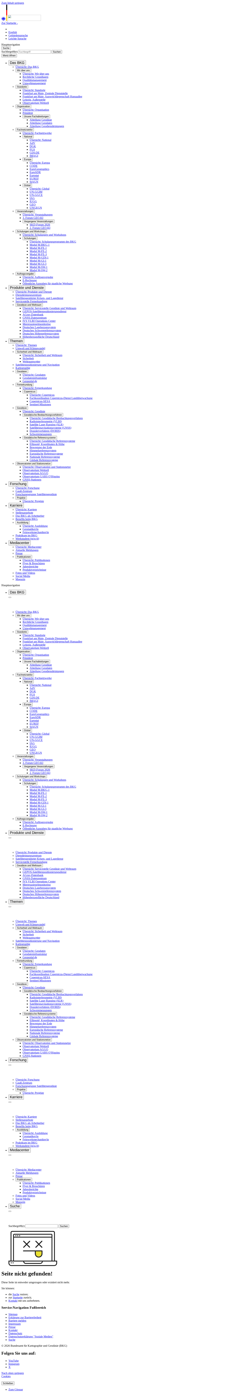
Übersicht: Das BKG (27, 66)
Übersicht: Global (39, 188)
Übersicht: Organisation (36, 109)
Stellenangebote (24, 512)
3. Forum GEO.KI (33, 217)
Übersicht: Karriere (26, 509)
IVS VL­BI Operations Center (39, 320)
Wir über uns (23, 70)
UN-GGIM (36, 191)
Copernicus (29, 391)
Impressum (14, 1323)
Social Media (23, 576)
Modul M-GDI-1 (39, 257)
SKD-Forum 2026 (40, 224)
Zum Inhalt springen (12, 2)
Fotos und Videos (25, 572)
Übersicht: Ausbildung (35, 525)
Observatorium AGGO (35, 473)
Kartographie (23, 367)
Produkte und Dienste (27, 288)
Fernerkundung (24, 384)
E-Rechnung (30, 280)
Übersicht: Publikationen (36, 560)
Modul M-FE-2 (38, 251)
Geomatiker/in (30, 529)
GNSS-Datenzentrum (35, 317)
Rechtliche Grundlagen (35, 76)
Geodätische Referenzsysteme (40, 437)
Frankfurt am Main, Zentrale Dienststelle (45, 93)
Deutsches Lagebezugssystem (39, 327)
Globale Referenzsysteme (44, 460)
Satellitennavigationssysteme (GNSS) (50, 427)
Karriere (16, 505)
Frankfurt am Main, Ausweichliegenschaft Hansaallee (52, 96)
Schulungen (30, 238)
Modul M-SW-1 (38, 267)
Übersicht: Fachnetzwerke (37, 133)
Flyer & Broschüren (34, 563)
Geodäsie (22, 408)
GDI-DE (35, 152)
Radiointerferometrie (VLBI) (46, 421)
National (28, 136)
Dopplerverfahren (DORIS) (45, 430)
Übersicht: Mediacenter (28, 546)
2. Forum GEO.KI (40, 227)
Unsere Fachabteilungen (36, 116)
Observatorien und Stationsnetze (33, 463)
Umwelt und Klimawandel (30, 348)
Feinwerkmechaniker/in (36, 532)
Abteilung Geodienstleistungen (47, 126)
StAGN (34, 181)
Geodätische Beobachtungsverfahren (43, 415)
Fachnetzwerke (24, 129)
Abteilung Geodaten (41, 122)
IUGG (33, 201)
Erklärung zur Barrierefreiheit (24, 1317)
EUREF (34, 178)
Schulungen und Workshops (31, 231)
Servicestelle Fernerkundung (31, 301)
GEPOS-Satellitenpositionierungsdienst (44, 311)
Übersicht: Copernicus (42, 394)
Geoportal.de (30, 381)
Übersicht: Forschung (28, 487)
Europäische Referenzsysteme (46, 453)
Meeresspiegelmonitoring (37, 324)
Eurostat (34, 175)
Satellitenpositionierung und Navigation (38, 364)
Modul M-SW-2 (38, 270)
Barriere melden (17, 1320)
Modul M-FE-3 (38, 254)
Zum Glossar (15, 1389)
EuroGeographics (39, 169)
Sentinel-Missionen (40, 404)
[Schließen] (9, 597)
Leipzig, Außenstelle (34, 99)
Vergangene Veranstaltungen (38, 221)
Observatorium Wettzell (36, 102)
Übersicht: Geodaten (34, 374)
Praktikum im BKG (26, 535)
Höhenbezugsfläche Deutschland (41, 336)
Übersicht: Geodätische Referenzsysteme (52, 440)
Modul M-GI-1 (38, 260)
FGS (32, 149)
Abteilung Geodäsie (41, 119)
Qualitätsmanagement (35, 80)
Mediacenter (19, 543)
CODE (34, 165)
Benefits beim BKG (27, 519)
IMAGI (34, 155)
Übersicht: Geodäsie (34, 411)
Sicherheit (28, 358)
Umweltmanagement (34, 83)
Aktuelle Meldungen (27, 550)
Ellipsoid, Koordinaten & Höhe (47, 444)
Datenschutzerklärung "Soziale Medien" (30, 1336)
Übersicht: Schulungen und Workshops (44, 234)
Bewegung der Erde (41, 447)
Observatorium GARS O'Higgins (41, 476)
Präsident (28, 112)
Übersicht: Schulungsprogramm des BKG (53, 241)
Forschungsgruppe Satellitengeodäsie (36, 494)
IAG (32, 198)
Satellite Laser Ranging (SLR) (46, 424)
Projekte (21, 498)
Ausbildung (22, 522)
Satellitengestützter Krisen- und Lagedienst (39, 298)
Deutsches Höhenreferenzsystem (41, 333)
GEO (33, 204)
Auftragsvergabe (25, 273)
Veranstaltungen (25, 211)
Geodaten (22, 371)
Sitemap (12, 1314)
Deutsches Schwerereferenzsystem (42, 330)
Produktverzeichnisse (34, 569)
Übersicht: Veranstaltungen (38, 214)
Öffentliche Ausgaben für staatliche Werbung (48, 283)
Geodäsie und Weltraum (29, 305)
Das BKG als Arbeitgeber (30, 515)
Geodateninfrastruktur (35, 377)
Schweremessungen (41, 434)
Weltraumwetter (31, 361)
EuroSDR (35, 172)
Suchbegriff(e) (9, 51)
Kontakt (12, 1300)
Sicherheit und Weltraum (29, 351)
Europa (27, 159)
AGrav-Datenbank (33, 314)
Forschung (18, 484)
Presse (19, 553)
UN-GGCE (36, 195)
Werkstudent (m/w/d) (27, 538)
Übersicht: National (40, 139)
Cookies (6, 1376)
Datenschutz (15, 1333)
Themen (16, 341)
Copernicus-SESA (40, 401)
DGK (33, 146)
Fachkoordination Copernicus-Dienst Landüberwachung (61, 398)
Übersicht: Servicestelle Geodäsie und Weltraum (49, 308)
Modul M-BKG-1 (40, 244)
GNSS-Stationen (32, 479)
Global (27, 185)
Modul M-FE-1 (38, 247)
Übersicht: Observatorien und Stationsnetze (47, 466)
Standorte (22, 86)
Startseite (18, 1297)
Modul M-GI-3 (38, 263)
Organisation (23, 106)
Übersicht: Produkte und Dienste (34, 291)
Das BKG (17, 63)
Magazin (20, 579)
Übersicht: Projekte (33, 501)
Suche (16, 1294)
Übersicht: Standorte (34, 90)
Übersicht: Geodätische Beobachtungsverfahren (56, 418)
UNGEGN (36, 207)
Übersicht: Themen (26, 345)
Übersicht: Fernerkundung (37, 388)
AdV (32, 143)
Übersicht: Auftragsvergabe (38, 277)
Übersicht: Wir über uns (36, 73)
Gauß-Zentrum (24, 491)
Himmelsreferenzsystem (43, 450)
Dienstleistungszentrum (28, 294)
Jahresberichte (30, 566)
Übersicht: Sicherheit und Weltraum (42, 355)
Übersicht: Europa (40, 162)
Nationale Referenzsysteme (45, 456)
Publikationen (24, 556)
